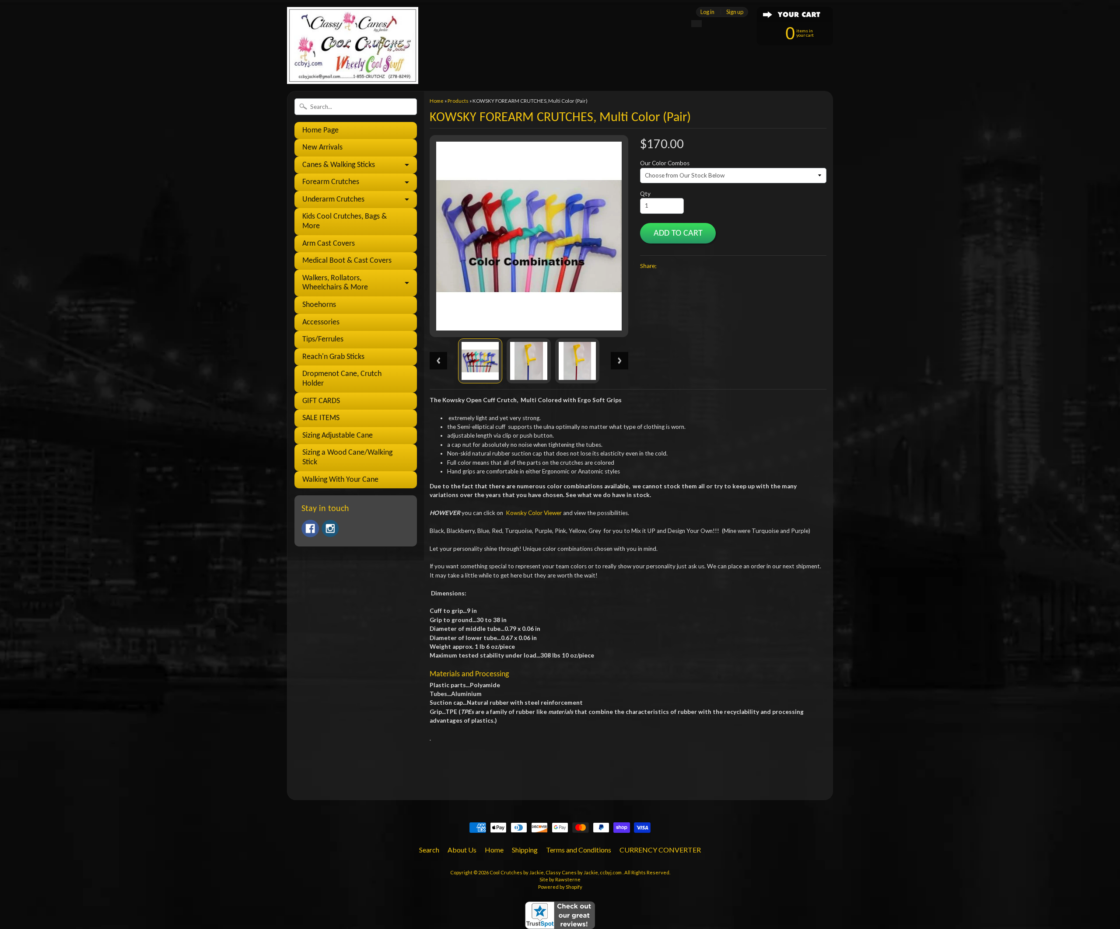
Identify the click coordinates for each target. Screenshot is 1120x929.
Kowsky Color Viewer (534, 512)
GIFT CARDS (321, 401)
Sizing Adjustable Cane (337, 435)
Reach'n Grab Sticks (333, 357)
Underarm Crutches (333, 199)
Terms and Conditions (578, 849)
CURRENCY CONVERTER (660, 849)
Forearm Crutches (330, 182)
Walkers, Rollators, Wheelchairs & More (335, 283)
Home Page (320, 130)
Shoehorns (319, 305)
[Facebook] (310, 528)
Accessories (321, 322)
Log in (707, 12)
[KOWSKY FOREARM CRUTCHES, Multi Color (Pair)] (480, 360)
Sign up (734, 12)
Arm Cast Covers (328, 244)
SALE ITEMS (321, 418)
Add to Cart (678, 233)
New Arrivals (322, 147)
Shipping (525, 849)
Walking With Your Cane (340, 480)
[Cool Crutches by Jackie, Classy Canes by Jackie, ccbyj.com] (352, 72)
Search (429, 849)
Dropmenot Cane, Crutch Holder (342, 379)
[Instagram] (330, 528)
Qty (645, 193)
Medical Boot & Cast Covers (347, 261)
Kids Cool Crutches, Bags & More (344, 221)
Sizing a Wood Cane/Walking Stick (347, 457)
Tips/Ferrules (322, 339)
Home (437, 101)
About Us (462, 849)
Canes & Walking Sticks (338, 165)
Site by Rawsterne (560, 879)
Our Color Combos (665, 163)
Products (458, 101)
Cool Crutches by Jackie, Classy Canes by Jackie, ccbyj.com (556, 872)
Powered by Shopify (560, 887)
